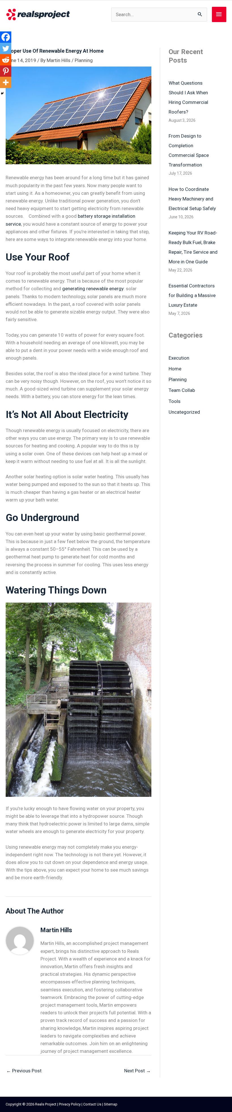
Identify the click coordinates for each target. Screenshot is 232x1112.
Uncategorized (184, 412)
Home (175, 369)
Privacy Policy (70, 1104)
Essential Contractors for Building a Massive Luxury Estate (192, 295)
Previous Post (24, 1070)
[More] (5, 82)
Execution (179, 358)
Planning (84, 60)
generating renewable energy (93, 288)
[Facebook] (5, 37)
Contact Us (92, 1104)
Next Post (137, 1070)
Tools (175, 401)
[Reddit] (5, 59)
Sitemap (110, 1104)
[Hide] (2, 93)
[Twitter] (5, 48)
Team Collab (182, 390)
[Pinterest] (5, 71)
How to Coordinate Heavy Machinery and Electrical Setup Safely (192, 198)
